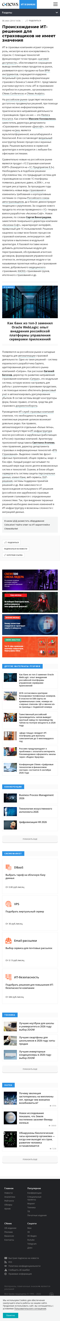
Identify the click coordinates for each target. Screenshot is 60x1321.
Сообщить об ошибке (19, 1269)
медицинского (37, 267)
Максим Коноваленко (42, 118)
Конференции (34, 1192)
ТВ (28, 1211)
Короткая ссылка (14, 555)
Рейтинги (9, 1200)
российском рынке (16, 99)
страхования (36, 190)
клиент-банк (19, 477)
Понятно (10, 1315)
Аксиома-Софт (11, 225)
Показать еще (30, 839)
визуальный (45, 138)
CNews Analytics (35, 93)
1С (44, 209)
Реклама (8, 1232)
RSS (10, 1262)
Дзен (29, 1247)
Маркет (31, 1203)
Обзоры (8, 1204)
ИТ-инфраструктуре (41, 431)
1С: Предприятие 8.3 (40, 167)
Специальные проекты (34, 1198)
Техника (31, 1207)
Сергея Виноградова (38, 217)
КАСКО (21, 271)
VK (28, 1232)
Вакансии (9, 1235)
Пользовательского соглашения (30, 1308)
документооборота (26, 405)
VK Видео (32, 1235)
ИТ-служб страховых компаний (36, 411)
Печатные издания (37, 1215)
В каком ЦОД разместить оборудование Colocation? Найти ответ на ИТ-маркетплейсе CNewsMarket (27, 525)
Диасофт (38, 126)
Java (17, 130)
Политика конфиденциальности (24, 1266)
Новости (8, 1192)
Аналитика (9, 1196)
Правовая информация (20, 1273)
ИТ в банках (28, 4)
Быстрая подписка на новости (23, 1258)
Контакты (9, 1239)
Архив (7, 1208)
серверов (7, 473)
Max (29, 1228)
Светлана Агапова (43, 442)
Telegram (32, 1243)
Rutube (31, 1239)
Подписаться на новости (15, 549)
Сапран (34, 378)
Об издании (10, 1228)
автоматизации (27, 355)
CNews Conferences (13, 93)
